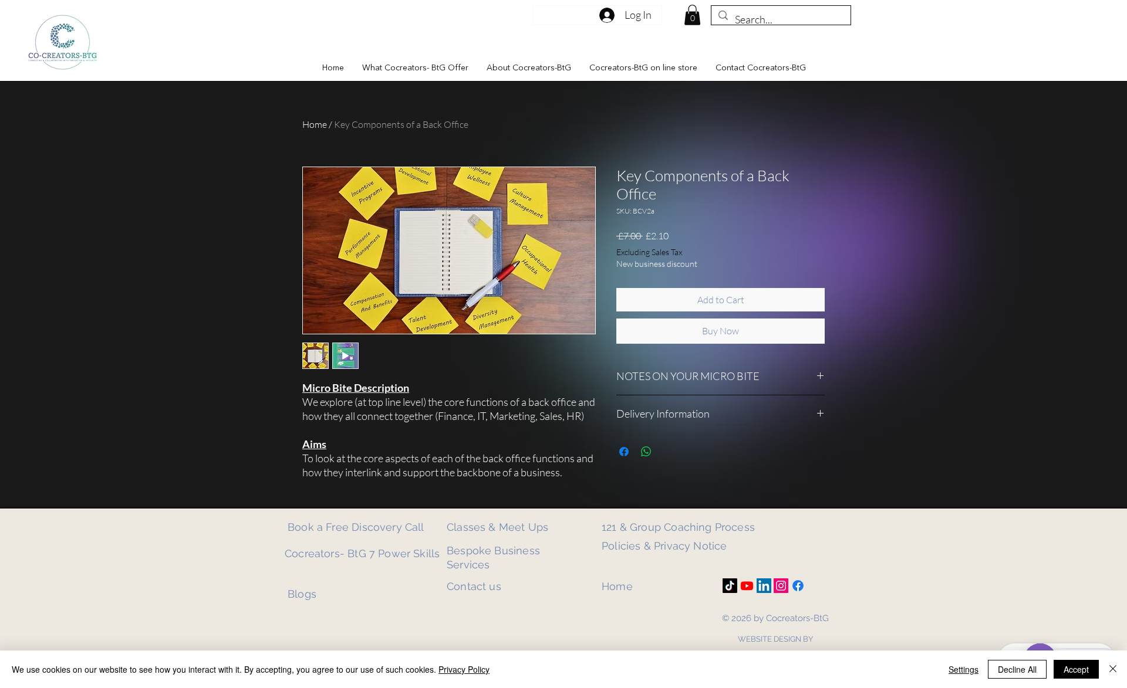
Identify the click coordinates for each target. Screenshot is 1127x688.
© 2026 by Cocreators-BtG (775, 618)
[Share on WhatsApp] (646, 452)
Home (314, 124)
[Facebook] (798, 585)
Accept (1076, 669)
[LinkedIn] (764, 585)
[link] (692, 15)
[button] (415, 68)
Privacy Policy (464, 669)
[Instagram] (781, 585)
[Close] (1113, 669)
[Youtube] (747, 585)
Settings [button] (963, 669)
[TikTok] (730, 585)
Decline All (1017, 669)
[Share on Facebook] (624, 452)
